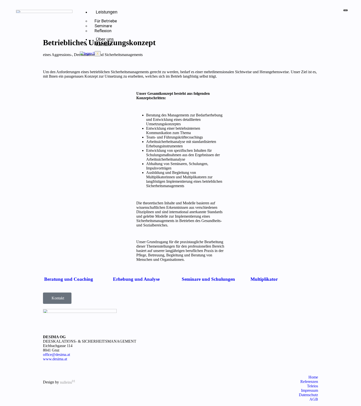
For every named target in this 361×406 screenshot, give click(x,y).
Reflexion (103, 30)
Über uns (105, 39)
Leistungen (106, 12)
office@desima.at (56, 354)
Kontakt (103, 44)
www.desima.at (55, 359)
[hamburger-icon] (345, 10)
